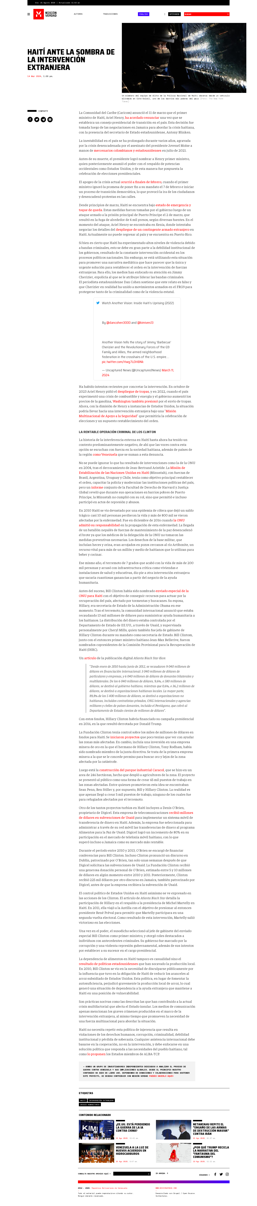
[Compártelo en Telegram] (43, 119)
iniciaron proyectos (125, 737)
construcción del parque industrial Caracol (131, 770)
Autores (78, 14)
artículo (90, 658)
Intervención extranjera (101, 1100)
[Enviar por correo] (50, 119)
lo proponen (96, 1054)
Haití (83, 1100)
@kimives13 (145, 322)
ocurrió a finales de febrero (141, 181)
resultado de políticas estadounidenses (108, 963)
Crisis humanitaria (89, 1104)
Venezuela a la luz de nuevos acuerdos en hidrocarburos (132, 1150)
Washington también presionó (135, 401)
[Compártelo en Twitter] (36, 119)
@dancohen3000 (118, 322)
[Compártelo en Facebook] (30, 119)
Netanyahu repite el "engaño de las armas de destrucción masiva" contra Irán (211, 1129)
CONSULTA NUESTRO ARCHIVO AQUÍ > (95, 1173)
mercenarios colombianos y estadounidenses (127, 150)
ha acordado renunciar (142, 117)
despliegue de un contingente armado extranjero (153, 229)
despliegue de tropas (133, 391)
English (143, 14)
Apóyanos (174, 14)
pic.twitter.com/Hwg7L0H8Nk (123, 362)
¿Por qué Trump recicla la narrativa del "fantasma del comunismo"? (211, 1152)
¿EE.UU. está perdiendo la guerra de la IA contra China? (133, 1127)
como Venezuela (105, 454)
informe (97, 487)
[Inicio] (45, 14)
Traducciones (110, 14)
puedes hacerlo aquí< (161, 1075)
